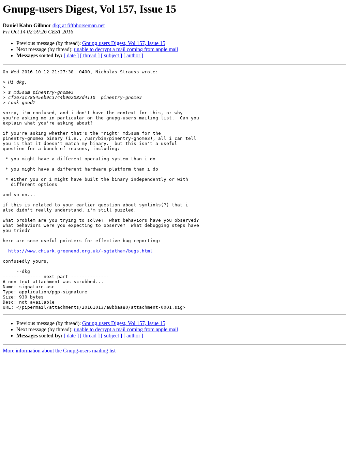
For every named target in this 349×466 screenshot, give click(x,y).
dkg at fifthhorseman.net (78, 25)
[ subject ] (111, 55)
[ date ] (71, 55)
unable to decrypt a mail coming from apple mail (126, 49)
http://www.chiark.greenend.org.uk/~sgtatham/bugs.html (80, 250)
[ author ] (133, 55)
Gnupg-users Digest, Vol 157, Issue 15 (123, 43)
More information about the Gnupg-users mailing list (59, 350)
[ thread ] (90, 55)
